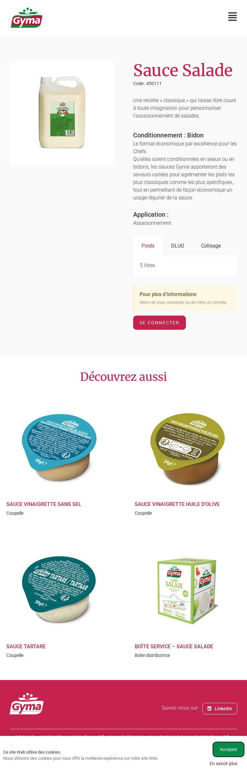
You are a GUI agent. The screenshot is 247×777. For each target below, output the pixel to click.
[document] (123, 388)
